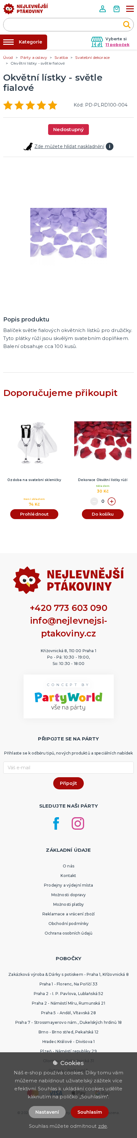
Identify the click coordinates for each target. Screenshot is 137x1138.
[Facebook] (56, 823)
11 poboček (117, 44)
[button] (103, 9)
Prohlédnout (34, 514)
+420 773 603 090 (68, 608)
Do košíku (103, 514)
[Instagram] (78, 823)
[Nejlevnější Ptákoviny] (25, 10)
